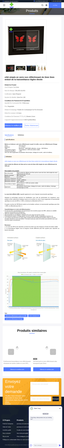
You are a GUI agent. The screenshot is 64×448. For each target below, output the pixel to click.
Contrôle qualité (7, 430)
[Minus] (60, 408)
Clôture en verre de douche (24, 439)
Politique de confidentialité (9, 439)
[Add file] (31, 445)
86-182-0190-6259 (56, 1)
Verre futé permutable (22, 433)
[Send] (59, 445)
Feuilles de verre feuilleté (23, 430)
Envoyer (56, 399)
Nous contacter (7, 433)
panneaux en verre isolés (23, 427)
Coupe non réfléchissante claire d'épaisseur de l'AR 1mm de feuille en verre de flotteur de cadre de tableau (46, 362)
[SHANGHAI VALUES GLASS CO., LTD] (11, 5)
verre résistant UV (34, 315)
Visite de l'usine (7, 427)
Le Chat (55, 5)
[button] (11, 352)
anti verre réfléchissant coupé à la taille (16, 315)
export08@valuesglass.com (41, 1)
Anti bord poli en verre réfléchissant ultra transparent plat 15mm (15, 362)
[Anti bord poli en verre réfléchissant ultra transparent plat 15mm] (17, 348)
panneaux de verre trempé (24, 423)
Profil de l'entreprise (8, 423)
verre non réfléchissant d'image (14, 319)
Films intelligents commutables (25, 436)
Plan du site (6, 436)
